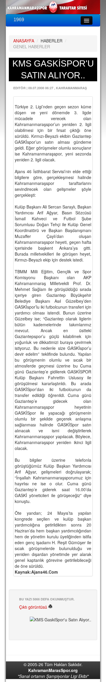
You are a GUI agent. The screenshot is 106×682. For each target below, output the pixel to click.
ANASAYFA (23, 41)
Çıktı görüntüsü (33, 607)
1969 (19, 19)
